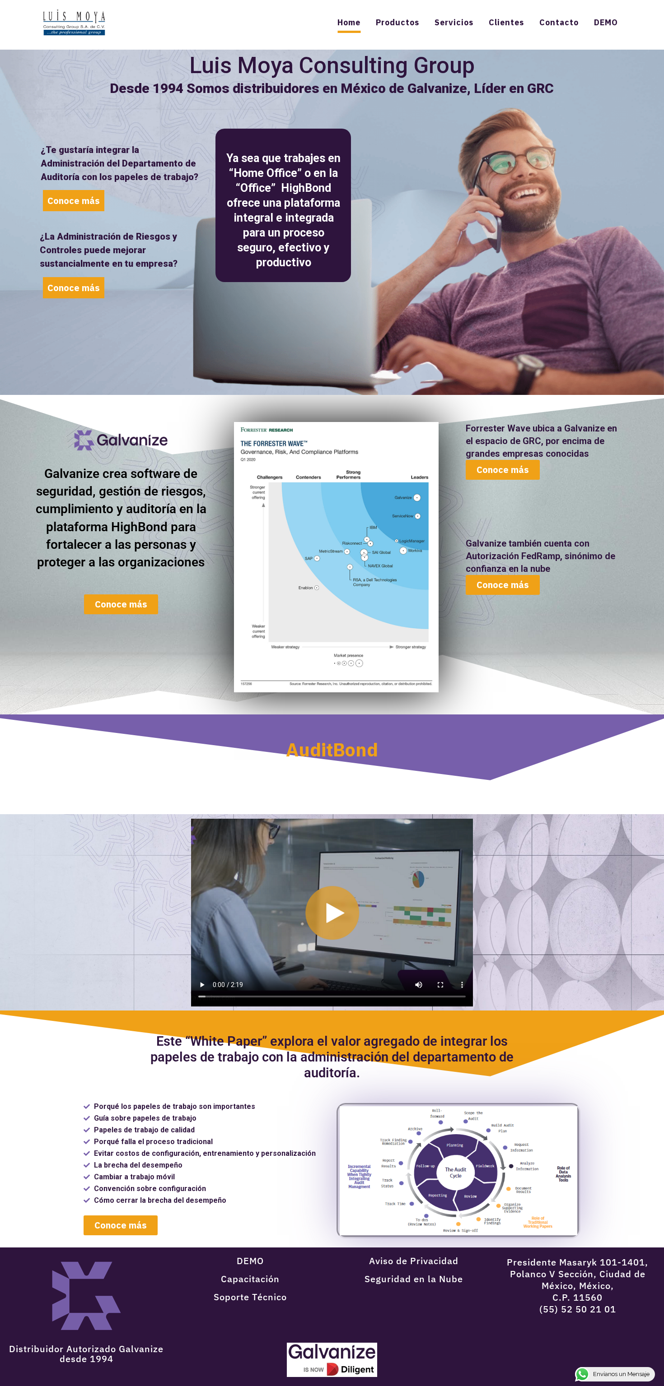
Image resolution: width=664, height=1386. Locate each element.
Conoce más (73, 288)
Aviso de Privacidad (413, 1261)
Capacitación (250, 1279)
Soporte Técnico (250, 1297)
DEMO (250, 1261)
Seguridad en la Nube (414, 1279)
